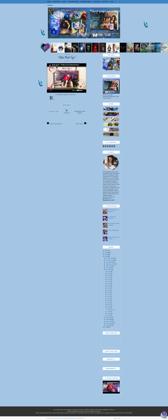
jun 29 (108, 273)
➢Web (63, 1)
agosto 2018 (109, 266)
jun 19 (108, 288)
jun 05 (108, 311)
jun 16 (108, 294)
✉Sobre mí (50, 5)
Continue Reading (67, 105)
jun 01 (108, 315)
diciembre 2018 (109, 258)
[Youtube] (112, 362)
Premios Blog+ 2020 (113, 230)
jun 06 (108, 308)
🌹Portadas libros (72, 1)
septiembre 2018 (110, 264)
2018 (106, 256)
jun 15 (108, 296)
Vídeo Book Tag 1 (66, 58)
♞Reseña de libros (85, 1)
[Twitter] (110, 362)
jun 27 (108, 277)
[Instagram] (111, 362)
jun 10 (108, 302)
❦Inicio (49, 1)
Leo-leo (67, 54)
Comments (66, 111)
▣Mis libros (56, 1)
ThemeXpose (58, 418)
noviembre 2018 (110, 260)
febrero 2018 (109, 323)
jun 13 (108, 300)
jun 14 (108, 298)
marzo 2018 (109, 321)
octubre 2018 (109, 262)
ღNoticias (105, 1)
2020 (106, 252)
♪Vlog (111, 1)
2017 (106, 327)
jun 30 (108, 271)
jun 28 (108, 275)
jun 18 (108, 290)
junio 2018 (108, 269)
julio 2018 (108, 267)
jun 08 (108, 306)
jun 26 (108, 279)
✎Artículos (96, 1)
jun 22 (108, 287)
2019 (106, 254)
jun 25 (108, 281)
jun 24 (108, 283)
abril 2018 (108, 319)
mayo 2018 (108, 317)
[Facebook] (109, 362)
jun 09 (108, 304)
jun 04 (108, 313)
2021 (106, 250)
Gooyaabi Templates (72, 418)
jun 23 (108, 285)
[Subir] (164, 415)
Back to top (117, 418)
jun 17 (108, 292)
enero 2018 (108, 325)
